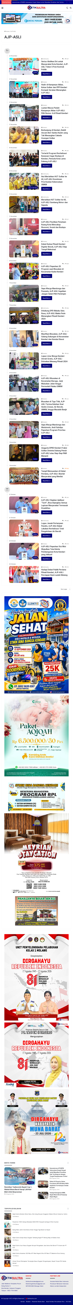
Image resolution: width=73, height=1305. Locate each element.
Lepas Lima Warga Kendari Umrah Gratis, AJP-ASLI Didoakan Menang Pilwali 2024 (54, 359)
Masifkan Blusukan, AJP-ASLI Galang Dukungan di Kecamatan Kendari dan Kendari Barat (55, 336)
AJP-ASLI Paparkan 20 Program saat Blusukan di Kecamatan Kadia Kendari (52, 269)
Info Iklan (68, 1301)
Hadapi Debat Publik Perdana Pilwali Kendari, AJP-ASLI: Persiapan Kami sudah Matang (54, 572)
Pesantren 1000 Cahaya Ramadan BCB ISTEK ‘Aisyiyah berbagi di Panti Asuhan (36, 1222)
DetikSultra (46, 59)
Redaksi (45, 82)
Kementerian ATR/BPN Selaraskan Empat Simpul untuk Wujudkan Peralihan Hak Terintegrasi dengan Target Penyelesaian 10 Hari (58, 1172)
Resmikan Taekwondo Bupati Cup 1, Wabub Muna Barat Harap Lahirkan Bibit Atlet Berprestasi (18, 1189)
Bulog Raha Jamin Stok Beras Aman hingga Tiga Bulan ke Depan (31, 1230)
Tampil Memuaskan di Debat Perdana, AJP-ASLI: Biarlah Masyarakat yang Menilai (53, 474)
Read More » (47, 74)
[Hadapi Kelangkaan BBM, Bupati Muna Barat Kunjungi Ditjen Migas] (43, 1195)
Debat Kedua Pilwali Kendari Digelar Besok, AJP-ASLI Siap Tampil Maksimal (54, 247)
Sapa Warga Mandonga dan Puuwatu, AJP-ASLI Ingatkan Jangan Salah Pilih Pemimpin (53, 291)
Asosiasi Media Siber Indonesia (59, 1281)
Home (7, 31)
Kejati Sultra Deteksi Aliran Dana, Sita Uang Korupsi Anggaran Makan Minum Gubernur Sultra (40, 1214)
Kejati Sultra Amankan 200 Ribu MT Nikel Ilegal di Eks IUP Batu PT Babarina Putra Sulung (39, 1253)
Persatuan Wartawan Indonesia (59, 1283)
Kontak (23, 1301)
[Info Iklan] (36, 18)
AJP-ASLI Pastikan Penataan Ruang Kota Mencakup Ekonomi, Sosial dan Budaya (53, 224)
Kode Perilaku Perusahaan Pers (55, 1301)
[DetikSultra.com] (36, 8)
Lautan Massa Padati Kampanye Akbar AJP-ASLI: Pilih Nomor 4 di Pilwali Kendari (54, 110)
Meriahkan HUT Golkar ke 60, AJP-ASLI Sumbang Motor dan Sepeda (54, 202)
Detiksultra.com (32, 1298)
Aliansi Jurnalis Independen (58, 1286)
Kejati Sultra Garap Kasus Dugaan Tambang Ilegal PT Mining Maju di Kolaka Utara (36, 1237)
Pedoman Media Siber (38, 1301)
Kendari (6, 1288)
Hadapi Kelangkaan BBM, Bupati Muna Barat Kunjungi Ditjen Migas (58, 1195)
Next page (64, 589)
